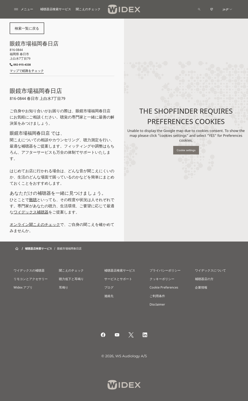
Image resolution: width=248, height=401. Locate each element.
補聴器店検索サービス (55, 9)
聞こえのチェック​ (88, 9)
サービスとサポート (118, 279)
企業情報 (201, 287)
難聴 (33, 199)
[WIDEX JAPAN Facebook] (103, 335)
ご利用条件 (157, 296)
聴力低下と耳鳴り (71, 279)
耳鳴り (63, 287)
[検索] (199, 9)
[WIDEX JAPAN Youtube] (117, 335)
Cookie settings (186, 150)
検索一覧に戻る (27, 28)
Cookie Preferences (164, 287)
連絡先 (109, 296)
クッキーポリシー (162, 279)
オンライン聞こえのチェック (35, 224)
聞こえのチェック (71, 270)
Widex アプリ (23, 287)
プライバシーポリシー (165, 270)
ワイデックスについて (210, 270)
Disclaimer (157, 304)
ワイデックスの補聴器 (29, 270)
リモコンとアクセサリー (31, 279)
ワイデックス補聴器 (31, 212)
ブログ (109, 287)
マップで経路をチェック (27, 71)
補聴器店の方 (204, 279)
